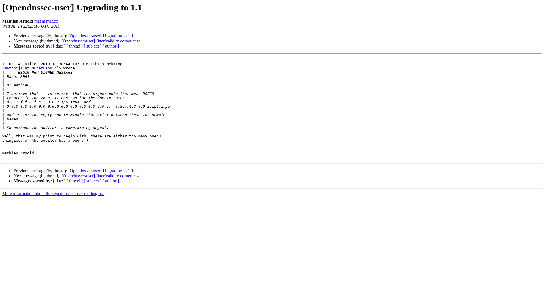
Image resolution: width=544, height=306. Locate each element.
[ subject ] (92, 46)
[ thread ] (75, 46)
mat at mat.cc (46, 21)
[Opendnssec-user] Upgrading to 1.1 (100, 35)
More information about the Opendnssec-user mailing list (53, 193)
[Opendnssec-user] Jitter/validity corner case (100, 41)
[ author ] (111, 46)
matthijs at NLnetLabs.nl (32, 68)
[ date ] (59, 46)
